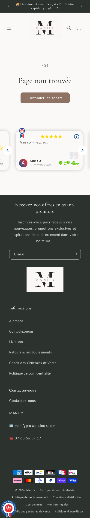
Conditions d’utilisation (67, 497)
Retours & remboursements (30, 352)
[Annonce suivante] (81, 6)
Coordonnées (34, 504)
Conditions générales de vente (31, 511)
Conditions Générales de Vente (32, 363)
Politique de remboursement (30, 497)
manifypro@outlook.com (35, 425)
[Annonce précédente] (8, 6)
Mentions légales (58, 504)
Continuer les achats (45, 98)
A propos (16, 321)
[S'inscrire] (75, 254)
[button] (9, 28)
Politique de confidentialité (30, 373)
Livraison (16, 342)
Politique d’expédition (69, 511)
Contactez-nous (21, 331)
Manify (30, 490)
